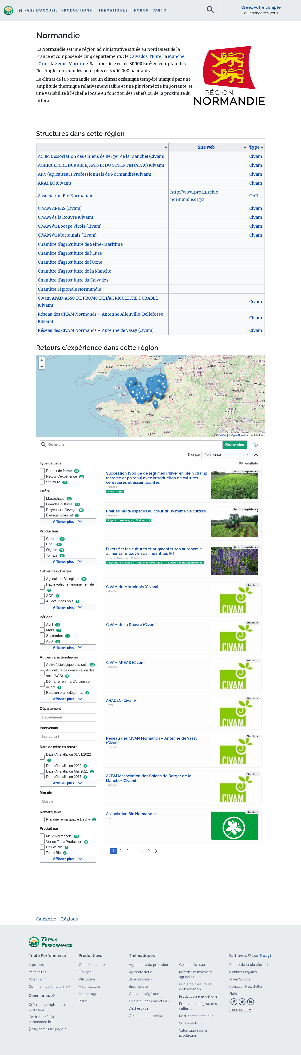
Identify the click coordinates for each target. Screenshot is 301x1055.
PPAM (83, 1001)
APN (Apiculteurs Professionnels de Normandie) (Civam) (94, 174)
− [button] (41, 366)
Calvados (139, 56)
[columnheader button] (102, 147)
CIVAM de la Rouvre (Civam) (65, 217)
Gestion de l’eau (192, 965)
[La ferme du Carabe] (160, 396)
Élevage (85, 972)
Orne (44, 63)
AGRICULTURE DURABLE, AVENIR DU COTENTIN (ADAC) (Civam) (101, 165)
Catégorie (46, 919)
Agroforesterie (140, 972)
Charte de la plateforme (248, 965)
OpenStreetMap (240, 435)
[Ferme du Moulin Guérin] (142, 400)
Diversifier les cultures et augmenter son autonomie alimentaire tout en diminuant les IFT (154, 551)
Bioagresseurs (140, 979)
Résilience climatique (196, 1016)
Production (49, 531)
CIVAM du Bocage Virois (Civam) (70, 226)
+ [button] (41, 360)
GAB (253, 195)
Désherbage (138, 1008)
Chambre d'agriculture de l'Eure (70, 253)
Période (46, 617)
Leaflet (222, 435)
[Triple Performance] (8, 11)
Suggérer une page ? (48, 1029)
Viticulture (87, 979)
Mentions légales (243, 972)
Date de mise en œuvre (58, 747)
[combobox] (68, 718)
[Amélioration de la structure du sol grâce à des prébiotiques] (163, 378)
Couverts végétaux (144, 994)
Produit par (49, 828)
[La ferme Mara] (148, 398)
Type (254, 147)
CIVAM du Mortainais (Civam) (67, 235)
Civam (255, 156)
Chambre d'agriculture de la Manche (74, 271)
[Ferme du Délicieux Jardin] (155, 405)
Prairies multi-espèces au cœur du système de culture (156, 511)
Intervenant (49, 728)
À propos (36, 965)
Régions (69, 919)
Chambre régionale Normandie (69, 289)
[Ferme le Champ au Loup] (133, 394)
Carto (159, 10)
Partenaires (37, 972)
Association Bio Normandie (65, 195)
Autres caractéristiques (59, 657)
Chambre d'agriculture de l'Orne (70, 262)
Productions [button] (76, 10)
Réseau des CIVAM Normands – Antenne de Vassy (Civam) (96, 330)
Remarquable (51, 812)
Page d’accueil (41, 10)
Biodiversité (138, 986)
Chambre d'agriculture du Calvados (73, 280)
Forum (141, 10)
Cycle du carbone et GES (149, 1001)
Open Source (240, 979)
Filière (45, 491)
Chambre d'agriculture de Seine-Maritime (80, 244)
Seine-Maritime (71, 63)
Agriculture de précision (148, 965)
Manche (176, 56)
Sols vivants (188, 1023)
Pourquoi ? (37, 979)
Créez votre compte (261, 7)
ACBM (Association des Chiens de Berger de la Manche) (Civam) (101, 156)
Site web (206, 147)
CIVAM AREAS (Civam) (60, 208)
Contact (235, 986)
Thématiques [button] (113, 10)
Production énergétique (198, 996)
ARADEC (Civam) (54, 183)
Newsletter (253, 986)
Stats (233, 994)
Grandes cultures (93, 965)
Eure (156, 56)
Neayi (265, 955)
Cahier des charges (55, 571)
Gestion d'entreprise (145, 1016)
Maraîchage (88, 994)
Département (50, 708)
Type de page (50, 463)
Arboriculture (89, 986)
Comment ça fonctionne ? (50, 986)
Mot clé (46, 793)
